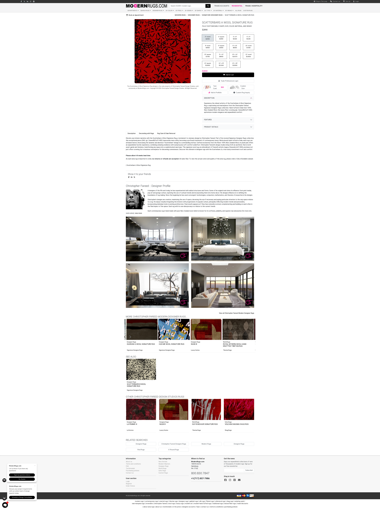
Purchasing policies (132, 471)
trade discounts (242, 503)
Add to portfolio (151, 358)
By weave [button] (228, 10)
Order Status (130, 486)
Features (208, 120)
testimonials (167, 507)
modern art (189, 503)
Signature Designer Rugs (212, 15)
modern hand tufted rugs (202, 503)
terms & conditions (216, 507)
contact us (205, 507)
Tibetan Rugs (227, 350)
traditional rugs (217, 503)
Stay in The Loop (321, 1)
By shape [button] (198, 10)
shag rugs (230, 501)
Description (209, 98)
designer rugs (183, 501)
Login (128, 481)
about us (159, 507)
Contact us (336, 1)
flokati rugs (210, 501)
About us (129, 462)
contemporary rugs (151, 501)
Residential (237, 6)
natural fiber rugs (230, 503)
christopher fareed (160, 503)
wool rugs (171, 503)
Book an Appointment (136, 15)
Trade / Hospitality (253, 6)
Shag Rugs (228, 430)
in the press (177, 507)
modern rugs (139, 501)
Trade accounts (221, 6)
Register (129, 484)
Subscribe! (249, 470)
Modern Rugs (180, 15)
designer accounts (188, 507)
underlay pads (239, 501)
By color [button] (169, 10)
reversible (149, 503)
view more (138, 213)
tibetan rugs (173, 501)
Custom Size (243, 87)
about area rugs (148, 507)
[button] (192, 337)
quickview (153, 378)
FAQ (127, 466)
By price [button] (179, 10)
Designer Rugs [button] (158, 10)
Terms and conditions (133, 464)
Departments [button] (132, 10)
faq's (198, 507)
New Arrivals (163, 462)
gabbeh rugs (194, 501)
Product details (211, 127)
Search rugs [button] (145, 10)
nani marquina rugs (138, 503)
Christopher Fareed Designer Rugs (173, 444)
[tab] (131, 133)
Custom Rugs (247, 10)
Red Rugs (141, 449)
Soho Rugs (228, 422)
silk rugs (202, 501)
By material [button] (218, 10)
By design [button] (188, 10)
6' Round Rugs (173, 449)
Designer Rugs (194, 15)
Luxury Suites (195, 350)
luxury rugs (180, 503)
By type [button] (207, 10)
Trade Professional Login (229, 81)
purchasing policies (231, 507)
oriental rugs (163, 501)
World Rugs (195, 422)
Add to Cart (229, 75)
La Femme (130, 430)
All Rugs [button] (238, 10)
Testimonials (130, 468)
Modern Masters (164, 464)
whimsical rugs (220, 501)
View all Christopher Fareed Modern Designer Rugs (236, 313)
